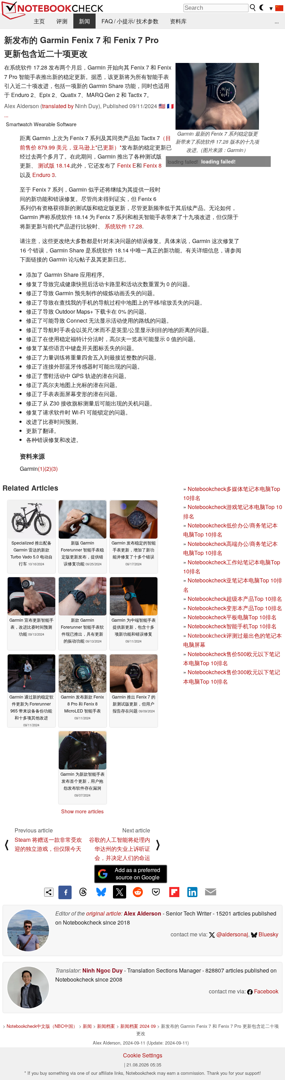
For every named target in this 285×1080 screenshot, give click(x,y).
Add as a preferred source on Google (137, 873)
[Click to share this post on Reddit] (137, 891)
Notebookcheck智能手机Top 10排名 (232, 626)
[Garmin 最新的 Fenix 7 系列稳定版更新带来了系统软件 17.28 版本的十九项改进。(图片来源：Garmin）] (217, 96)
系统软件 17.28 (123, 226)
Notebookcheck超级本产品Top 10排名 (235, 599)
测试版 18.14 (54, 165)
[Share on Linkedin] (192, 891)
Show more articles (82, 811)
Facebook (265, 991)
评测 (61, 21)
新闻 (84, 21)
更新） (111, 147)
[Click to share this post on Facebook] (65, 892)
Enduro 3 (43, 175)
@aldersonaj (231, 934)
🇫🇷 (170, 106)
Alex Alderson (142, 913)
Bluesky (267, 934)
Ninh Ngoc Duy (102, 970)
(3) (54, 469)
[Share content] (49, 892)
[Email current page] (210, 892)
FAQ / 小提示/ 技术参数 (129, 21)
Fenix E (126, 165)
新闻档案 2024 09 (138, 1026)
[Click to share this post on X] (119, 891)
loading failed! (183, 161)
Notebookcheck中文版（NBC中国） (42, 1026)
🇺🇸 (161, 106)
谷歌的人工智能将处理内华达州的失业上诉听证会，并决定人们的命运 (119, 849)
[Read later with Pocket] (156, 891)
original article (103, 913)
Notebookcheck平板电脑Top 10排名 (232, 617)
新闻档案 (106, 1026)
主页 (39, 21)
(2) (47, 469)
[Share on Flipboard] (174, 891)
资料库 (178, 21)
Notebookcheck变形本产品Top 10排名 (235, 608)
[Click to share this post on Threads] (83, 892)
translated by (58, 106)
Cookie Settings (142, 1055)
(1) (41, 469)
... (277, 21)
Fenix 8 (152, 165)
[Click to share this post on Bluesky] (101, 892)
